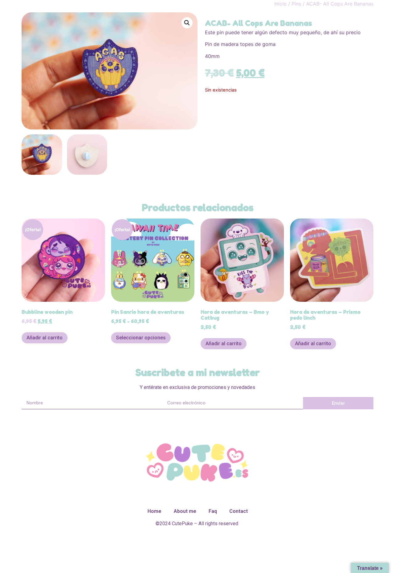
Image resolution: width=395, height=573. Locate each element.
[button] (187, 22)
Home (154, 511)
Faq (213, 511)
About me (185, 511)
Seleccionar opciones (141, 338)
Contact (238, 511)
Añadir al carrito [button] (45, 338)
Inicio (280, 4)
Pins (296, 4)
